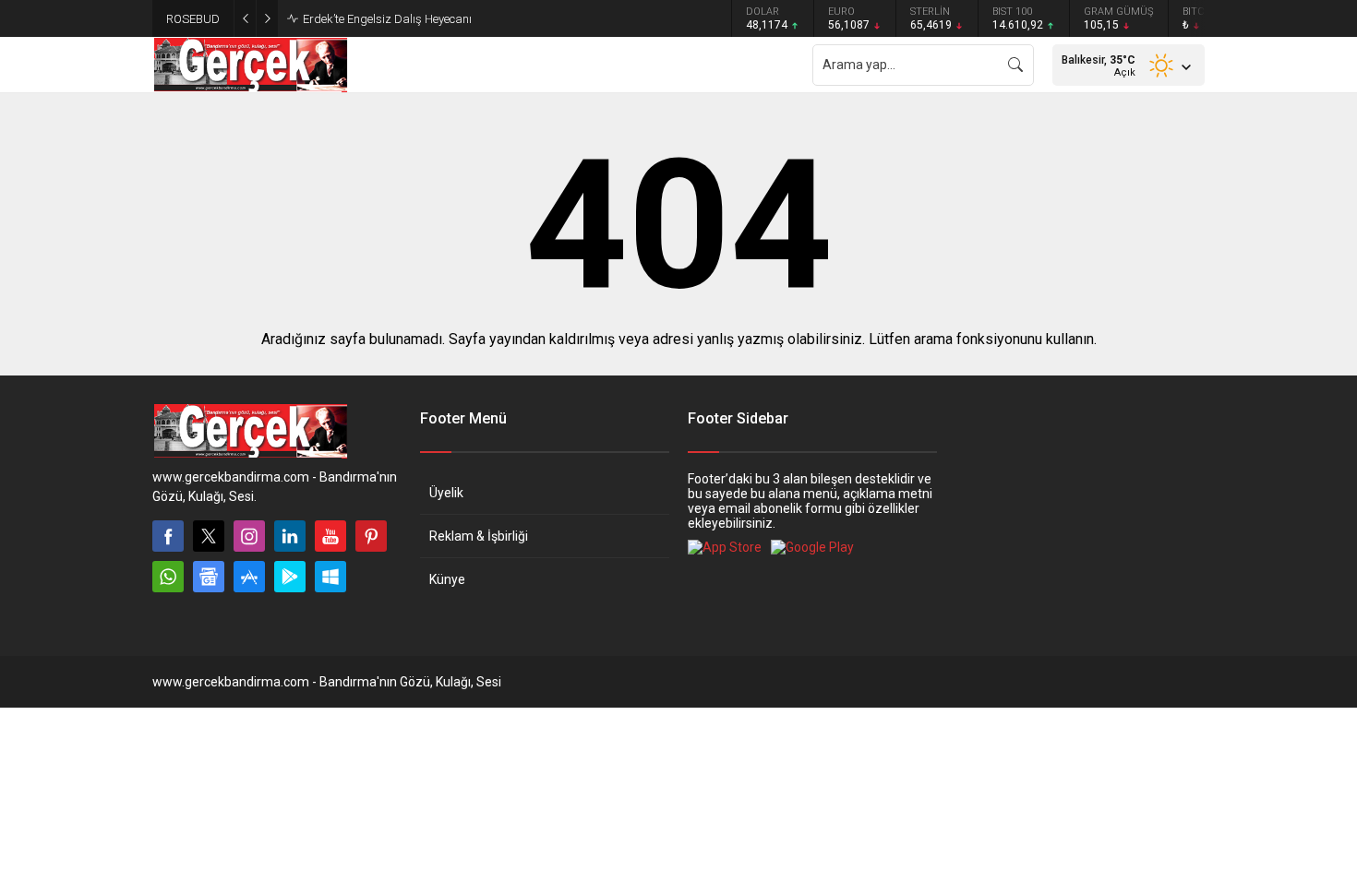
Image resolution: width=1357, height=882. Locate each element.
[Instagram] (249, 536)
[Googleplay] (290, 576)
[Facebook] (168, 536)
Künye (447, 579)
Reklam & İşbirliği (478, 536)
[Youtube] (330, 536)
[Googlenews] (208, 576)
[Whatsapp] (168, 576)
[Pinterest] (371, 536)
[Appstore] (249, 576)
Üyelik (446, 492)
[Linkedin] (290, 536)
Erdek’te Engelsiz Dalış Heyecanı (387, 19)
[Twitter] (208, 536)
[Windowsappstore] (330, 576)
